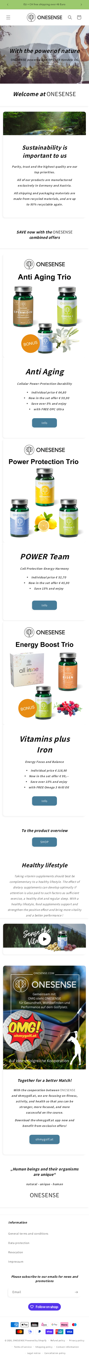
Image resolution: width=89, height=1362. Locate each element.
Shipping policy (44, 1346)
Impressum (15, 1261)
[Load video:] (44, 939)
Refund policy (58, 1340)
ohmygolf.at (44, 1139)
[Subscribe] (76, 1292)
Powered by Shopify (36, 1340)
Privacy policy (76, 1340)
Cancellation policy (55, 1353)
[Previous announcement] (7, 4)
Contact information (67, 1346)
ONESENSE (19, 1340)
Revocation (15, 1252)
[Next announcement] (81, 4)
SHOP (44, 842)
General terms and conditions (28, 1233)
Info (44, 423)
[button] (8, 17)
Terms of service (22, 1346)
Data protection (19, 1243)
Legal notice (34, 1353)
